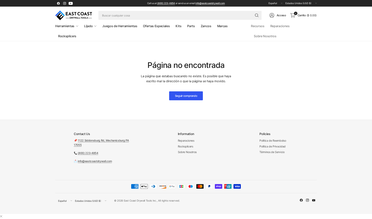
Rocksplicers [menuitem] (67, 36)
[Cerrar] (1, 216)
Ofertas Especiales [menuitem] (156, 26)
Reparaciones (280, 26)
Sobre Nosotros (265, 36)
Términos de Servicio (272, 152)
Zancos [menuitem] (206, 26)
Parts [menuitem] (191, 26)
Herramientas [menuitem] (64, 26)
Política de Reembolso (272, 140)
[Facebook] (58, 3)
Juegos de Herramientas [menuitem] (119, 26)
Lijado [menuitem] (88, 26)
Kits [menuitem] (178, 26)
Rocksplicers (185, 146)
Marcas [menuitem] (222, 26)
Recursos (257, 26)
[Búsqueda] (257, 15)
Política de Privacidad (272, 146)
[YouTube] (71, 3)
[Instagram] (64, 3)
